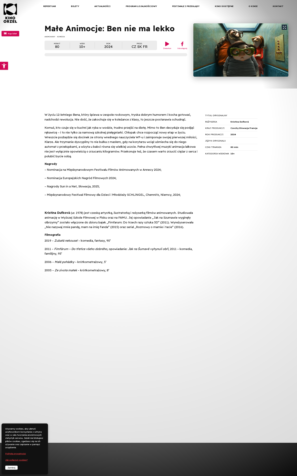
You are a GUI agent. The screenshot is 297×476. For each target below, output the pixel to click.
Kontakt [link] (278, 6)
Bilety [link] (75, 6)
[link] (4, 66)
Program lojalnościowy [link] (141, 6)
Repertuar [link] (49, 6)
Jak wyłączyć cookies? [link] (16, 460)
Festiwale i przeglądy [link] (186, 6)
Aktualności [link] (102, 6)
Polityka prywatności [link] (15, 453)
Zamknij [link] (11, 467)
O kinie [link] (253, 6)
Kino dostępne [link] (224, 6)
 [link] (289, 32)
